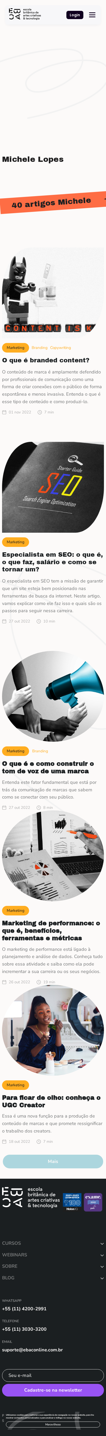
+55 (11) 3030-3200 (24, 1329)
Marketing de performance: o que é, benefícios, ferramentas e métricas (51, 931)
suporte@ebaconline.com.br (32, 1350)
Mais (53, 1161)
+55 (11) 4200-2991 (24, 1309)
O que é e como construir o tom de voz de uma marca (48, 767)
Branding (40, 347)
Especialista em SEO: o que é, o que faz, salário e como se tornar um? (52, 562)
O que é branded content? (46, 360)
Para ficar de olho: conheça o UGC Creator (51, 1101)
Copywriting (60, 347)
